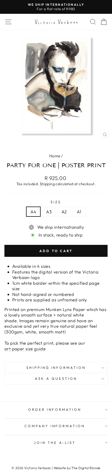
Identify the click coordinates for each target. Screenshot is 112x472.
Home (54, 155)
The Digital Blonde (85, 468)
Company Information (54, 426)
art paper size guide (25, 348)
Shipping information (56, 367)
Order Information (55, 409)
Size (56, 202)
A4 (33, 211)
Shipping (47, 184)
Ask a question (56, 378)
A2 (64, 211)
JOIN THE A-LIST (55, 442)
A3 (49, 211)
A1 (79, 211)
